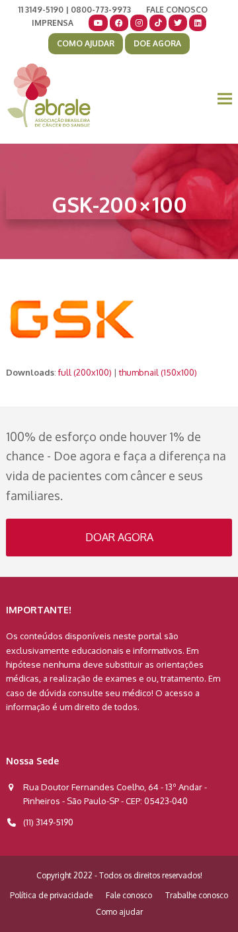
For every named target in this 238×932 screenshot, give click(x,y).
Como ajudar (119, 912)
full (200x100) (85, 372)
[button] (225, 99)
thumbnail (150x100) (158, 372)
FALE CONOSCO (177, 10)
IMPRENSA (52, 23)
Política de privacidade (51, 895)
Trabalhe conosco (196, 895)
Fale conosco (129, 895)
